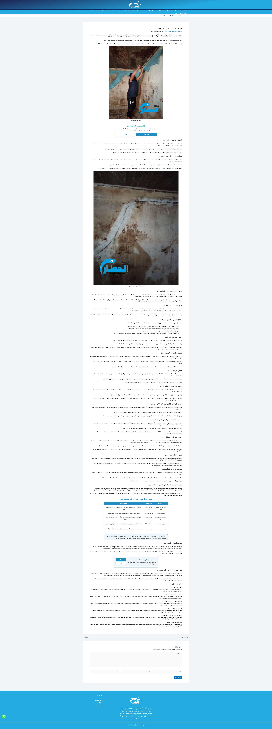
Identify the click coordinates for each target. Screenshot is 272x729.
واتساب (125, 134)
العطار (170, 152)
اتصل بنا (104, 10)
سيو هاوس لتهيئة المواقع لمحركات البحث (136, 724)
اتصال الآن (146, 134)
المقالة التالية (86, 637)
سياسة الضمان (183, 13)
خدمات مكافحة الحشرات (171, 10)
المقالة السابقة (185, 637)
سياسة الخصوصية (96, 10)
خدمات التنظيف (183, 10)
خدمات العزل (131, 10)
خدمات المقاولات (140, 10)
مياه (114, 379)
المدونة (109, 10)
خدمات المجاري (122, 10)
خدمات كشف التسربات (151, 10)
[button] (83, 12)
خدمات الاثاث (161, 10)
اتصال (121, 559)
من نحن (115, 10)
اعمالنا (176, 13)
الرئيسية (99, 698)
